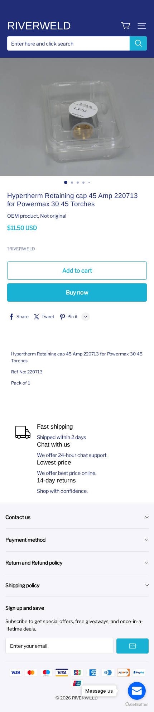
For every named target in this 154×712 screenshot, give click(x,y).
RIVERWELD (39, 26)
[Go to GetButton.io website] (136, 704)
